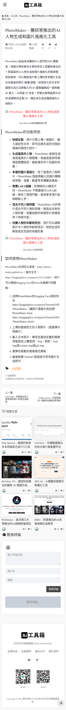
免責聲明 (26, 651)
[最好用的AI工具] (33, 5)
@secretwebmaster (43, 643)
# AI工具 (16, 369)
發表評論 (53, 589)
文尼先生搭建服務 (48, 699)
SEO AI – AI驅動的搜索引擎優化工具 (49, 483)
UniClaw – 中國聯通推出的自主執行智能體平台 (48, 445)
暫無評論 (14, 535)
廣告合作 (40, 651)
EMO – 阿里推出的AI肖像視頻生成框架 (48, 521)
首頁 (6, 16)
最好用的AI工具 (30, 699)
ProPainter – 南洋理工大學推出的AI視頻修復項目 (16, 521)
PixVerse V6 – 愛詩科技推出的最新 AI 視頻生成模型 (16, 483)
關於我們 (54, 651)
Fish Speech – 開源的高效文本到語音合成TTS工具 (16, 445)
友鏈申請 (12, 651)
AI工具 (14, 16)
